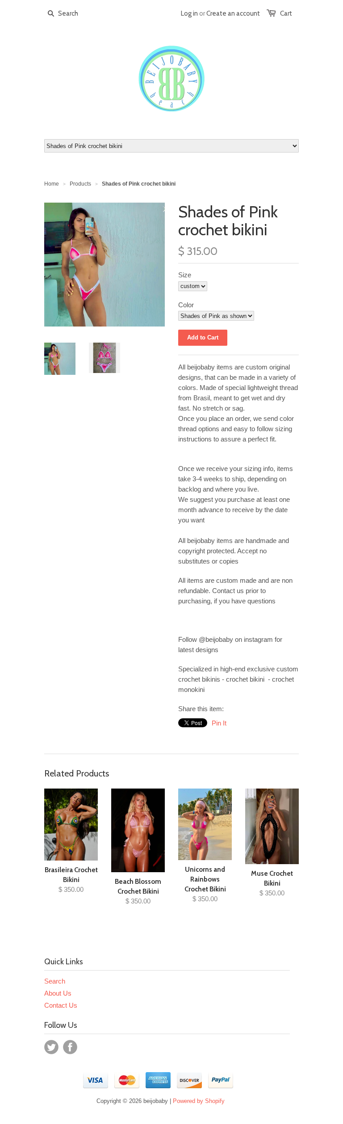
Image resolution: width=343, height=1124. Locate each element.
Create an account (233, 13)
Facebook (70, 1047)
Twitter (51, 1047)
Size (184, 275)
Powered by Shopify (199, 1101)
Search (54, 981)
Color (186, 305)
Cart (286, 13)
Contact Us (60, 1005)
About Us (57, 993)
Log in (189, 13)
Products (80, 184)
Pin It (219, 723)
